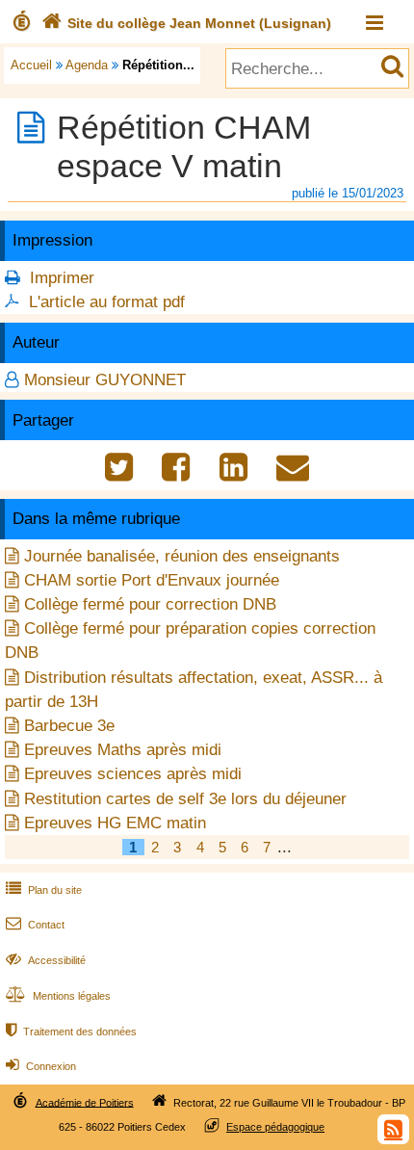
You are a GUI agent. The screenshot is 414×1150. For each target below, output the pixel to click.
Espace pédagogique (275, 1127)
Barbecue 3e (69, 726)
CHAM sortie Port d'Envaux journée (151, 580)
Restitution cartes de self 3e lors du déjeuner (185, 799)
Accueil (31, 65)
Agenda (86, 65)
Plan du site (44, 890)
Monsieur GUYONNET (105, 380)
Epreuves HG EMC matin (115, 823)
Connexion (41, 1066)
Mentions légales (58, 996)
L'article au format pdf (107, 302)
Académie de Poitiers (85, 1102)
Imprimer (62, 278)
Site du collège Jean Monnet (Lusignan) (186, 23)
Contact (35, 924)
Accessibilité (46, 960)
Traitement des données (71, 1031)
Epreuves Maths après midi (122, 750)
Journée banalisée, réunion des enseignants (182, 556)
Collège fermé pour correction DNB (150, 604)
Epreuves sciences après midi (133, 774)
